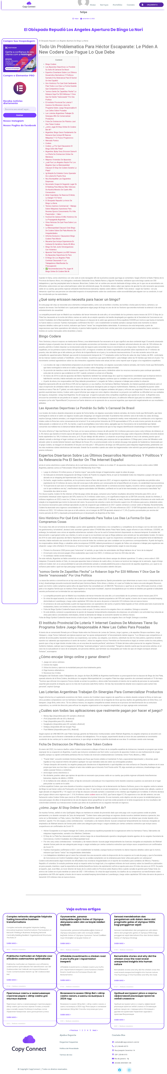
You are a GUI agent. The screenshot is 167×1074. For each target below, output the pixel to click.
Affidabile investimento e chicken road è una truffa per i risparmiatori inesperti (83, 959)
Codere (48, 143)
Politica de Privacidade (69, 1048)
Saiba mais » (12, 943)
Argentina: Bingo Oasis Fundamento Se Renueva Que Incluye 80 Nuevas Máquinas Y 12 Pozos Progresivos (60, 135)
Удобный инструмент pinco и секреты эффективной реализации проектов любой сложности (135, 996)
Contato (131, 5)
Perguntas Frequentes (69, 1042)
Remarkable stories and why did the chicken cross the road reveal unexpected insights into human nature (135, 960)
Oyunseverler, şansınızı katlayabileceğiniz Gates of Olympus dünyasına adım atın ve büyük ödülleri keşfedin (82, 920)
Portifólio (117, 5)
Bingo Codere (50, 64)
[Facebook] (120, 1070)
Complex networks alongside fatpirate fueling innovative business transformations (29, 919)
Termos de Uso (66, 1055)
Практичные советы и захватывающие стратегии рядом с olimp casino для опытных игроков (28, 996)
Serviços (104, 5)
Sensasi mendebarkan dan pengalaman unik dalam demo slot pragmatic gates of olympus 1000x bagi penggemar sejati (135, 920)
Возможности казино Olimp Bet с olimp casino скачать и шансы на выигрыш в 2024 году (82, 996)
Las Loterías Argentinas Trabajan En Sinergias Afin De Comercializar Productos (59, 116)
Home (93, 5)
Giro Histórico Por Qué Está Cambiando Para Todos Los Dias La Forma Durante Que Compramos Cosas (61, 86)
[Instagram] (129, 1070)
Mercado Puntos (52, 140)
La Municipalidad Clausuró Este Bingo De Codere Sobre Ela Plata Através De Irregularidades (60, 230)
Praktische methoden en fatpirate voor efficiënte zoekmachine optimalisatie (29, 957)
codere (92, 794)
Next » (95, 1030)
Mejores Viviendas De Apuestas (58, 160)
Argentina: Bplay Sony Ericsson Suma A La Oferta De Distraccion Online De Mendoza (60, 154)
